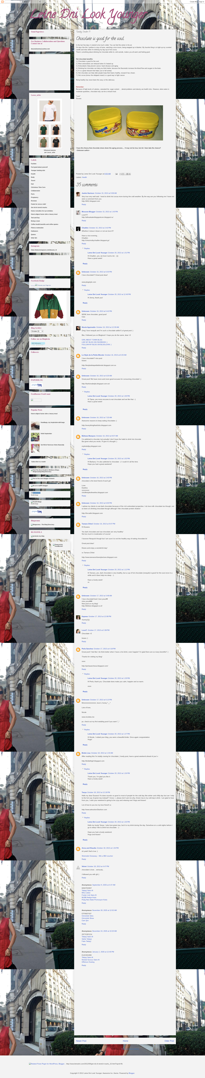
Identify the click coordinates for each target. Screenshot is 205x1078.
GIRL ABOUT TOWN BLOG (92, 340)
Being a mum (35, 221)
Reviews (34, 201)
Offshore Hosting (88, 962)
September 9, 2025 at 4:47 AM (103, 885)
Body (33, 177)
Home (125, 1041)
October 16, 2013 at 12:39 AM (107, 327)
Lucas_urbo (51, 152)
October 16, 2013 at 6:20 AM (101, 376)
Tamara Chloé (87, 524)
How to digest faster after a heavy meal (44, 214)
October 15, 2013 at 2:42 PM (100, 228)
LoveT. (84, 630)
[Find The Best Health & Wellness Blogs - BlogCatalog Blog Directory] (49, 472)
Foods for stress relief (38, 204)
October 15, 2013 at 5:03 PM (101, 272)
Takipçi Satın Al (87, 890)
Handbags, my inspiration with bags (53, 422)
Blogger (131, 1073)
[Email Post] (116, 174)
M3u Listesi (86, 893)
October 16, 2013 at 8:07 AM (107, 436)
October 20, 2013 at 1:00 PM (119, 396)
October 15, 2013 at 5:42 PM (101, 311)
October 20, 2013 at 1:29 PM (119, 678)
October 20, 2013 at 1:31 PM (119, 253)
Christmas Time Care (38, 187)
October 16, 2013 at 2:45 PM (101, 478)
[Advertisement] (125, 1018)
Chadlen (85, 228)
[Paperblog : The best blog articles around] (37, 386)
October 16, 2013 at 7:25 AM (101, 417)
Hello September (46, 433)
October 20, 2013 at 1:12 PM (119, 569)
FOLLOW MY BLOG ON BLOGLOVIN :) (97, 344)
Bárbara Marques (89, 436)
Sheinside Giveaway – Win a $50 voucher (97, 856)
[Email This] (120, 174)
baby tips (34, 238)
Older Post (169, 1041)
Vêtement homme (50, 150)
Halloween (34, 231)
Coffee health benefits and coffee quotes (44, 224)
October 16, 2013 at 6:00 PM (101, 503)
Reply (84, 204)
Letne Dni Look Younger (88, 15)
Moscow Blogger (88, 212)
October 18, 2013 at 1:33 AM (102, 753)
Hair (32, 184)
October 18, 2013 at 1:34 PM (108, 848)
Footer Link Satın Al (89, 895)
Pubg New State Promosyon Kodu (94, 900)
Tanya (84, 792)
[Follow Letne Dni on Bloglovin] (38, 345)
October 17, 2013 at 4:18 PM (105, 649)
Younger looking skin (38, 170)
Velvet (84, 866)
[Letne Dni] (36, 285)
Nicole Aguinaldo (89, 327)
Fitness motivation (37, 228)
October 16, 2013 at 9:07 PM (104, 524)
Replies (87, 248)
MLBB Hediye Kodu (89, 897)
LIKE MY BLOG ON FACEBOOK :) (94, 342)
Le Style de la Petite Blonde (93, 355)
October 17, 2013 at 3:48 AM (101, 596)
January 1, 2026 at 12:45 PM (103, 952)
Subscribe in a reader (38, 462)
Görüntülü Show (88, 918)
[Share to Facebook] (127, 174)
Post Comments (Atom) (130, 1049)
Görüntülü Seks (87, 916)
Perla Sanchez (87, 649)
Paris (33, 194)
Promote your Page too (44, 285)
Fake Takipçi (86, 941)
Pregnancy (34, 197)
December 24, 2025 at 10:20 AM (104, 931)
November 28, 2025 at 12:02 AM (104, 910)
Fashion (33, 164)
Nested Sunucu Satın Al (90, 960)
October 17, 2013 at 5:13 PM (101, 700)
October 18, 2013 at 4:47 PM (98, 866)
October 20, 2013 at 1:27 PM (119, 734)
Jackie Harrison (88, 193)
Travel (33, 180)
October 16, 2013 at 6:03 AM (115, 355)
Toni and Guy (35, 218)
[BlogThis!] (123, 174)
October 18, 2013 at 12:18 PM (98, 792)
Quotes (33, 234)
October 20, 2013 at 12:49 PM (119, 294)
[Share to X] (125, 174)
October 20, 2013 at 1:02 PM (119, 458)
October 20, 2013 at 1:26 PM (119, 773)
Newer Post (81, 1041)
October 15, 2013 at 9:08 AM (106, 193)
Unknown (85, 272)
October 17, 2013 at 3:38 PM (98, 630)
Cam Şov (85, 920)
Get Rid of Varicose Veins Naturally (52, 445)
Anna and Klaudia (89, 848)
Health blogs (34, 495)
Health (84, 177)
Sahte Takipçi (87, 939)
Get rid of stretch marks (39, 207)
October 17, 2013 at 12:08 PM (100, 616)
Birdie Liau (86, 753)
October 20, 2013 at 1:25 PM (119, 822)
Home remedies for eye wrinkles (42, 211)
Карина (85, 616)
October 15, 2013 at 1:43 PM (107, 212)
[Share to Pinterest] (129, 174)
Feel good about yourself (39, 167)
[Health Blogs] (35, 493)
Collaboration (35, 191)
